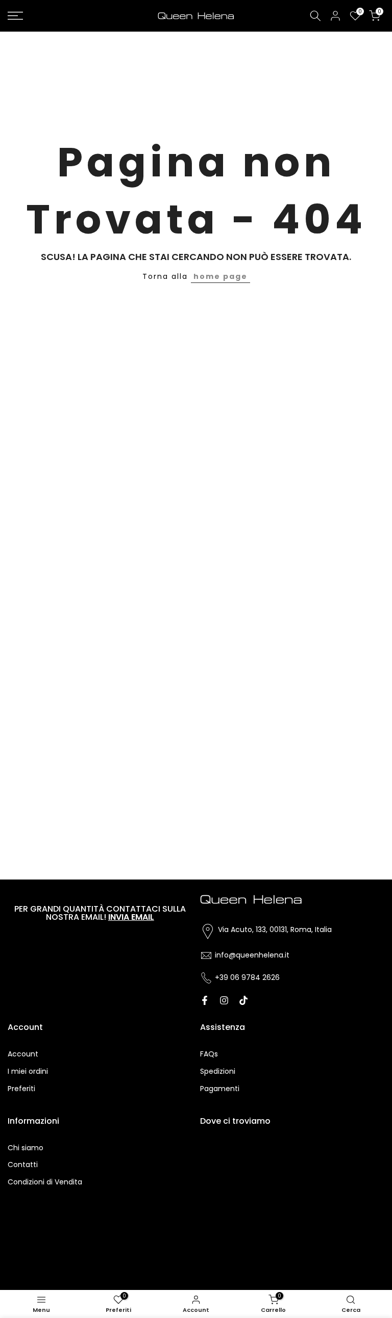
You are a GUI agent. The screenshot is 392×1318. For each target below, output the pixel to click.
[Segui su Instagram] (224, 1000)
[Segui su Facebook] (204, 1000)
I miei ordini (28, 1071)
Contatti (23, 1164)
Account (23, 1054)
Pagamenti (219, 1088)
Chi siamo (25, 1148)
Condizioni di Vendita (45, 1182)
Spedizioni (217, 1071)
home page (220, 276)
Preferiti (21, 1088)
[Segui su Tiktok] (243, 1000)
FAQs (209, 1054)
